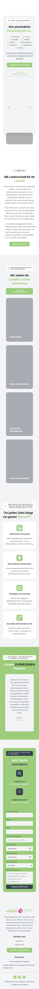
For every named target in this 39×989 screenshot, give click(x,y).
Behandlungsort (11, 862)
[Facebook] (19, 977)
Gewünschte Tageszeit (14, 836)
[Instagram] (14, 977)
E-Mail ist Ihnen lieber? (20, 800)
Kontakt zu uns (19, 781)
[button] (8, 107)
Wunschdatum (11, 845)
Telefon (8, 820)
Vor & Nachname (12, 811)
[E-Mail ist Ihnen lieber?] (19, 791)
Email (8, 828)
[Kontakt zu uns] (19, 773)
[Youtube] (24, 977)
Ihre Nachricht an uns (13, 870)
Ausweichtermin (11, 853)
